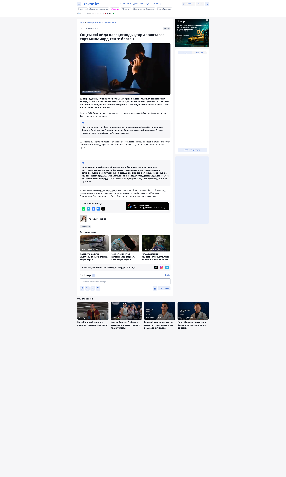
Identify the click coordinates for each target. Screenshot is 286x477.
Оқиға (142, 4)
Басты (82, 22)
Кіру (168, 275)
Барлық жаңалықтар (95, 22)
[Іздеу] (207, 4)
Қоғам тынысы (111, 22)
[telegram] (88, 209)
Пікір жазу (164, 288)
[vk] (98, 209)
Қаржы (135, 4)
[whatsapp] (84, 209)
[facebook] (93, 209)
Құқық (148, 4)
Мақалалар (157, 4)
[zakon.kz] (91, 3)
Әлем (129, 4)
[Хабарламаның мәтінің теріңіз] (125, 281)
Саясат (122, 4)
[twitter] (103, 209)
